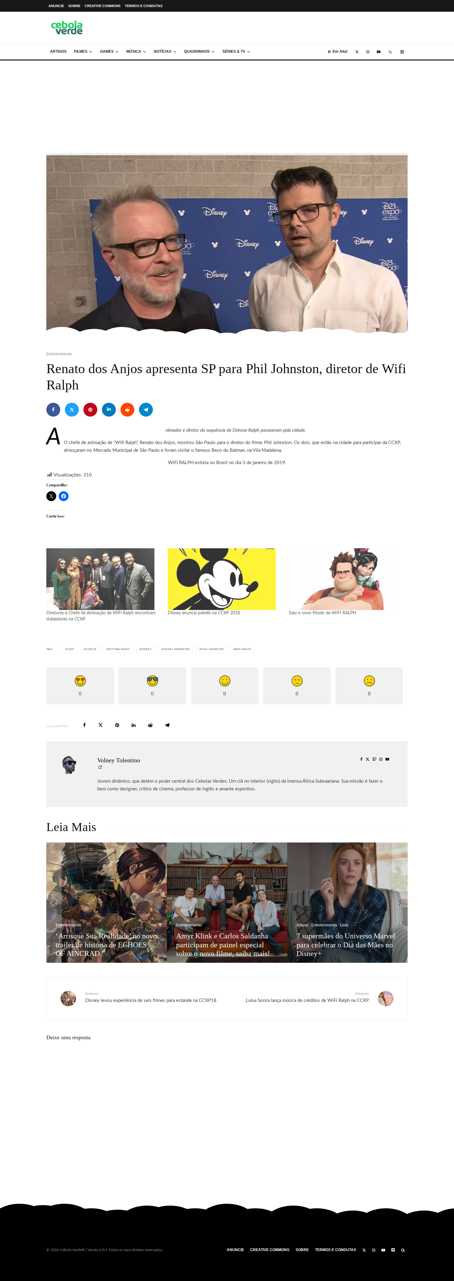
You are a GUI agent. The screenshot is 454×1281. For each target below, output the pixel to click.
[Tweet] (72, 410)
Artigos (58, 51)
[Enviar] (127, 410)
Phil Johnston (212, 649)
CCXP (70, 649)
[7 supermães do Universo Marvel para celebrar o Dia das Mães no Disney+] (347, 902)
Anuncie (56, 6)
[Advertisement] (227, 107)
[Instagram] (368, 52)
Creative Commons (102, 6)
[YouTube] (378, 52)
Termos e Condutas (143, 6)
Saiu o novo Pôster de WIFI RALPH (322, 613)
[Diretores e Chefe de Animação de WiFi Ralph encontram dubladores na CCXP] (104, 579)
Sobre (74, 6)
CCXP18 (91, 649)
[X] (357, 52)
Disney (146, 649)
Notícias (162, 51)
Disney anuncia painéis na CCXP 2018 (204, 613)
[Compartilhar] (53, 410)
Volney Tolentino (118, 760)
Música (133, 51)
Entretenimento (59, 354)
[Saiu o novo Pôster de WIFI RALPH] (346, 579)
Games (107, 51)
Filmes (80, 51)
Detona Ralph (119, 649)
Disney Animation (176, 649)
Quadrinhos (197, 51)
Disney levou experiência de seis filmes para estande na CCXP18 (150, 997)
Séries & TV (233, 51)
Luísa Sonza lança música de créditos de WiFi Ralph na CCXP (307, 997)
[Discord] (393, 1250)
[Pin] (90, 410)
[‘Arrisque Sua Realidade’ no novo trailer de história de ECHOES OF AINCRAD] (106, 902)
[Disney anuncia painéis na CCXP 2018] (225, 579)
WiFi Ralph (243, 649)
